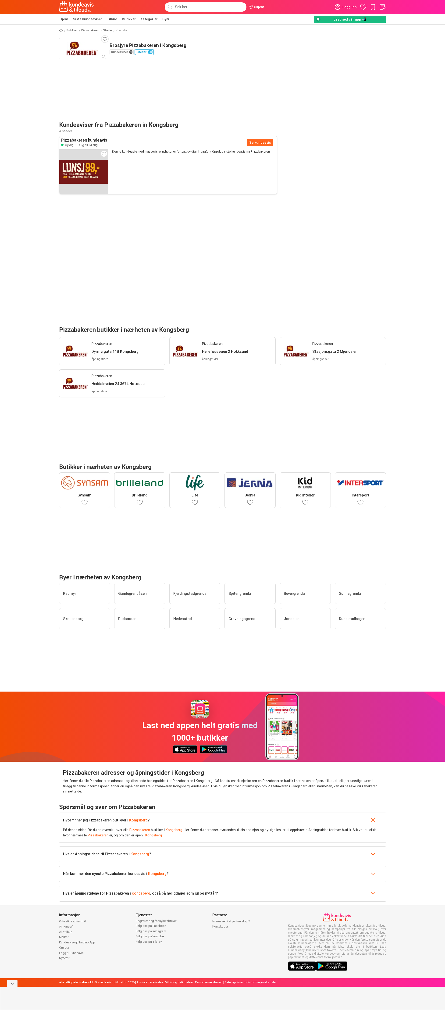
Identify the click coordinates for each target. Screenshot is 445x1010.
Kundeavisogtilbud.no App (77, 942)
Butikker (129, 19)
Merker (63, 937)
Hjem (64, 19)
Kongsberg (138, 820)
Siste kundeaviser (87, 19)
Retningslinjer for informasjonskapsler (250, 982)
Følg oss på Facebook (151, 926)
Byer (166, 19)
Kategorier (149, 19)
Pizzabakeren (90, 30)
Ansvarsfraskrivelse (150, 982)
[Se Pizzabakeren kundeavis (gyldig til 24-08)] (83, 171)
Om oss (64, 947)
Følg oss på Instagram (151, 931)
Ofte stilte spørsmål (72, 921)
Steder (107, 30)
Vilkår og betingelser (179, 982)
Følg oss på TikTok (149, 941)
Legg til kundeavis (71, 953)
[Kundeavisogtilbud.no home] (76, 7)
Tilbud (112, 19)
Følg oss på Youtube (150, 936)
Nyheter (64, 958)
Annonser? (66, 926)
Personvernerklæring (209, 982)
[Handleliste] (382, 7)
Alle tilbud (65, 932)
